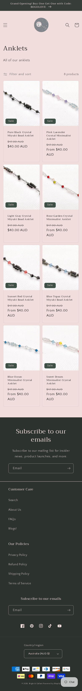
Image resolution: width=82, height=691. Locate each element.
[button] (5, 25)
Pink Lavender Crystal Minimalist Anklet (58, 136)
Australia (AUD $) (39, 653)
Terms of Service (19, 583)
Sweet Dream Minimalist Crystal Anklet (58, 380)
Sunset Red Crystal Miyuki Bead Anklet (21, 298)
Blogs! (12, 528)
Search (13, 500)
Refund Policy (17, 564)
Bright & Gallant (36, 684)
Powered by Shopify (51, 684)
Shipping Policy (18, 574)
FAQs (12, 519)
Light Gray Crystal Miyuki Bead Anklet (21, 217)
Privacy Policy (17, 555)
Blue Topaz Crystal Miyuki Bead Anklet (59, 298)
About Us (14, 510)
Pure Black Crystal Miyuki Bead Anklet (21, 134)
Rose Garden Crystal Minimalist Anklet (59, 217)
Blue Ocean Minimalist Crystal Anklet (20, 380)
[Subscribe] (68, 468)
